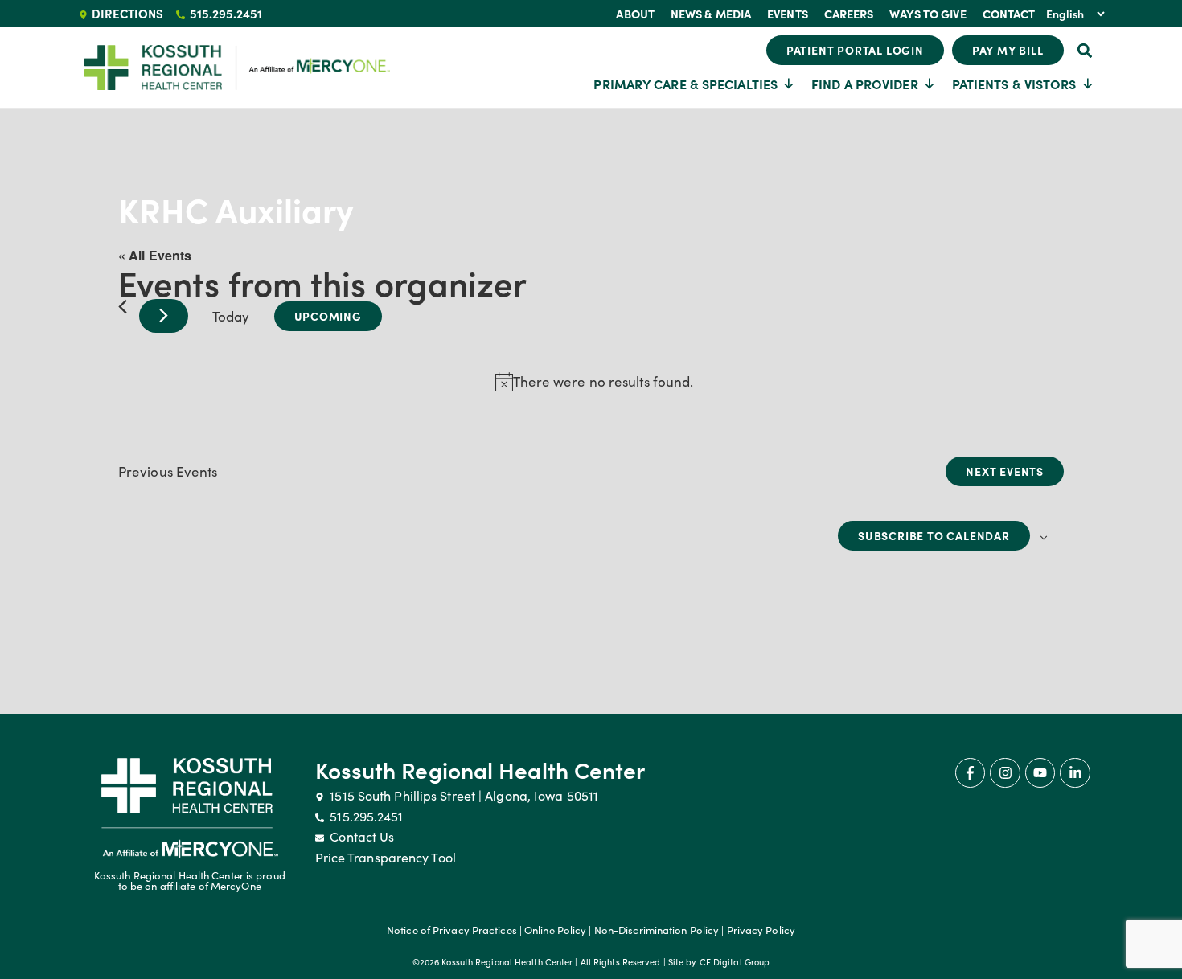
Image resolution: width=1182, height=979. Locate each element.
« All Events (154, 255)
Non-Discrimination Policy (657, 930)
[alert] (594, 381)
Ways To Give (927, 14)
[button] (1085, 50)
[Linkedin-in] (1075, 773)
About (635, 14)
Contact (1009, 14)
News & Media (711, 14)
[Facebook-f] (970, 773)
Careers (849, 14)
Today (231, 316)
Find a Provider (864, 83)
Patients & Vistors (1014, 83)
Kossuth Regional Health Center (480, 769)
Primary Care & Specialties (685, 83)
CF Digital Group (735, 962)
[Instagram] (1005, 773)
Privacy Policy (761, 930)
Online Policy (555, 930)
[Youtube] (1040, 773)
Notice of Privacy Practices (452, 930)
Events (787, 14)
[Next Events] (163, 316)
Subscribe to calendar (934, 535)
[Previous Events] (122, 306)
